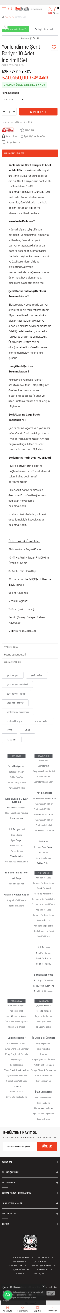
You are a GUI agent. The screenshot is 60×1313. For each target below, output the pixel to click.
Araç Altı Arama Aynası (16, 1016)
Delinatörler (43, 760)
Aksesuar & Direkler (16, 1026)
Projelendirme (15, 1265)
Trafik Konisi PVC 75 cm (43, 814)
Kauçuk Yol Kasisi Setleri (43, 883)
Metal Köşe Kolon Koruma (16, 813)
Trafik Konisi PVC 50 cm (44, 804)
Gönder (47, 1146)
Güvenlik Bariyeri (16, 856)
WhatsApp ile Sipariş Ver (17, 29)
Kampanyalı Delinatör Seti (43, 771)
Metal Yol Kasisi (43, 936)
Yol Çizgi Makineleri (43, 1026)
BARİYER (16, 755)
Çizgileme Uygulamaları (40, 1265)
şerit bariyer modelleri (17, 684)
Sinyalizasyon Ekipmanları (17, 1075)
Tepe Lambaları (43, 1103)
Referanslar (42, 1269)
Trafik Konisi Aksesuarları (43, 830)
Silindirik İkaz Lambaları (43, 1108)
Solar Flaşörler (16, 1065)
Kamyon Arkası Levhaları (16, 1097)
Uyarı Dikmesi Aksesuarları (16, 861)
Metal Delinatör (43, 776)
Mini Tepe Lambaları (43, 1097)
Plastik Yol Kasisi (43, 888)
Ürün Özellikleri (14, 153)
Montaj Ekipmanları (43, 1075)
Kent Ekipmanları (43, 1081)
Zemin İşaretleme (43, 1021)
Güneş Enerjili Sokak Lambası (16, 1070)
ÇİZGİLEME (43, 1000)
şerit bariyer (12, 675)
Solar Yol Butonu (43, 963)
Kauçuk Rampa (43, 920)
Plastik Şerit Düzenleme (43, 980)
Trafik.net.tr (21, 1273)
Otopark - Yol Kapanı (16, 900)
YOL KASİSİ (43, 873)
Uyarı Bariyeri (16, 840)
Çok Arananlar (40, 1261)
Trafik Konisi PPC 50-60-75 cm (43, 798)
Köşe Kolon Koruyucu (16, 807)
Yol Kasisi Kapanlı (16, 905)
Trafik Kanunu (42, 1257)
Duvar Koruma (16, 818)
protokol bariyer (14, 721)
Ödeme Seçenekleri (15, 654)
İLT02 (9, 730)
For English (39, 1273)
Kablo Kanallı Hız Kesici (44, 931)
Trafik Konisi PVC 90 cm (44, 820)
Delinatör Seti (43, 765)
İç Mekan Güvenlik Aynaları (16, 1021)
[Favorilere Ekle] (54, 47)
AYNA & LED (16, 1000)
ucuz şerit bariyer (15, 702)
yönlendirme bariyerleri (18, 711)
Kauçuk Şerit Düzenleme (43, 985)
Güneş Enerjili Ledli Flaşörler (16, 1054)
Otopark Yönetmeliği (20, 1257)
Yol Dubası (43, 852)
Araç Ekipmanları (43, 1043)
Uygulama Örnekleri (21, 1269)
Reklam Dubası (43, 863)
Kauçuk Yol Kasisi (43, 877)
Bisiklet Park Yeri (16, 777)
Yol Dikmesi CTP (16, 845)
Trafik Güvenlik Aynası (16, 1005)
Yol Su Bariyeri (16, 851)
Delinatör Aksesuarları (43, 781)
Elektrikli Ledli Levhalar (16, 1043)
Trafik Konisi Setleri (44, 825)
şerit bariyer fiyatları (16, 693)
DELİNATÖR (43, 755)
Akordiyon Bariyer (16, 883)
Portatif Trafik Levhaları (44, 1065)
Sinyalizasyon (16, 1059)
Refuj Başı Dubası (43, 858)
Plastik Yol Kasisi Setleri (43, 893)
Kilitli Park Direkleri (16, 771)
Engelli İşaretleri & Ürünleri (43, 1059)
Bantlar (43, 1054)
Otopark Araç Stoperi (17, 782)
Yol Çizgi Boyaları (43, 1010)
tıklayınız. (6, 1300)
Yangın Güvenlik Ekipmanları (43, 1070)
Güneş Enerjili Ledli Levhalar (16, 1048)
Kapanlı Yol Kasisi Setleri (43, 915)
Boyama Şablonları (43, 1016)
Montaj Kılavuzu (19, 1261)
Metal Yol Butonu (43, 953)
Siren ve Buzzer (43, 1119)
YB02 (27, 730)
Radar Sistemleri (16, 1091)
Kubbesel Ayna (16, 1010)
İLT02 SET (11, 739)
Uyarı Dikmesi (16, 835)
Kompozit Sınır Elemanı (44, 847)
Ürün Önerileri (13, 662)
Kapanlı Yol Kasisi (43, 909)
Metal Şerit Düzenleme (43, 991)
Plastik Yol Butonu (43, 958)
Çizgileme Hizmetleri (43, 1005)
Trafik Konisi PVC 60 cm (44, 809)
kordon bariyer (42, 721)
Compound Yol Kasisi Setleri (43, 899)
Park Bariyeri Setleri (16, 787)
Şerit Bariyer (17, 878)
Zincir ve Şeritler (43, 1048)
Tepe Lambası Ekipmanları (43, 1113)
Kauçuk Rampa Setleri (43, 925)
